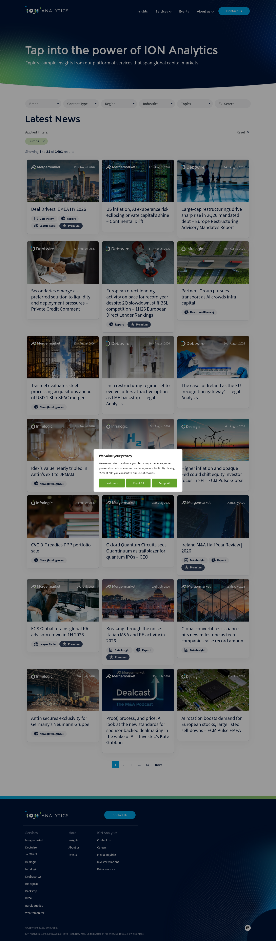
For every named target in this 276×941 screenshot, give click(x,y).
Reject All (138, 483)
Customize (111, 483)
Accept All (165, 483)
